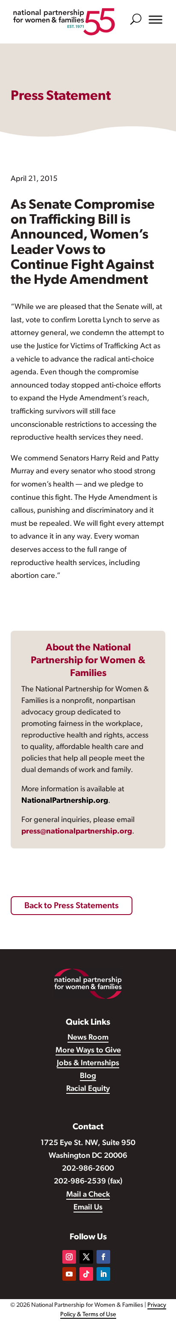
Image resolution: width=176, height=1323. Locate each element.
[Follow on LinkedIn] (103, 1274)
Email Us (88, 1208)
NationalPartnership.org (64, 801)
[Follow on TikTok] (86, 1274)
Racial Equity (88, 1089)
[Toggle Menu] (155, 19)
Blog (88, 1076)
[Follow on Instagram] (69, 1257)
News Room (88, 1038)
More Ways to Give (88, 1051)
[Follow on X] (86, 1257)
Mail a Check (88, 1195)
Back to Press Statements (71, 906)
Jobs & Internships (88, 1063)
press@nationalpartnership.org (76, 832)
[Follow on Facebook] (103, 1257)
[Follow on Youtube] (69, 1274)
